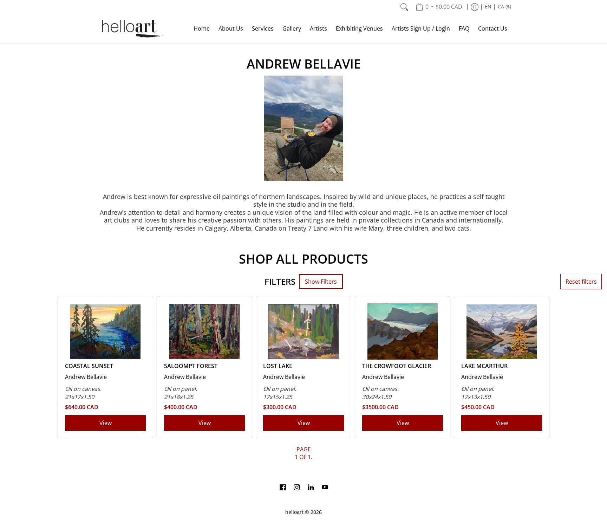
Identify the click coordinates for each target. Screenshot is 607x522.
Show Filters (321, 281)
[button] (283, 488)
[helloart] (131, 28)
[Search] (404, 7)
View (105, 423)
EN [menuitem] (488, 7)
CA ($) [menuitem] (504, 7)
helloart (294, 512)
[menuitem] (439, 7)
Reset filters (581, 281)
